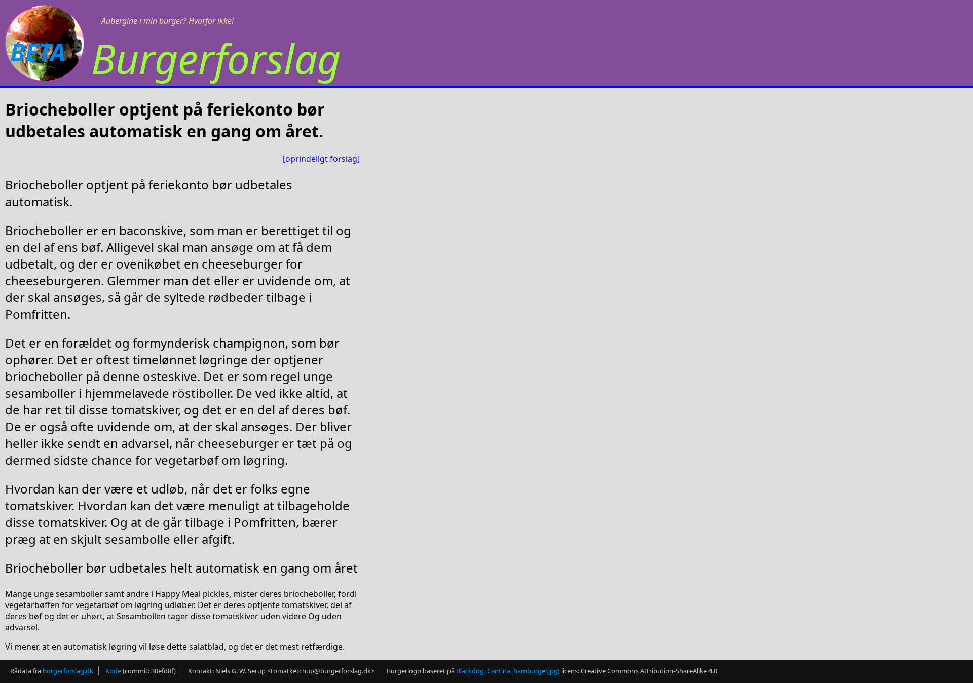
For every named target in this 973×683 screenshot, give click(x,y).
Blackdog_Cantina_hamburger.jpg (507, 670)
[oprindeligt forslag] (321, 158)
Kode (113, 670)
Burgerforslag (216, 58)
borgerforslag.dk (68, 670)
